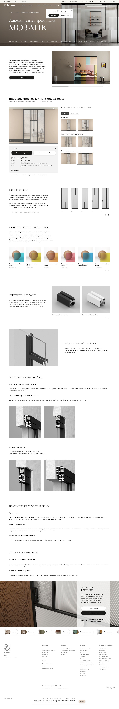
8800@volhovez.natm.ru (63, 688)
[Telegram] (86, 620)
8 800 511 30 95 (57, 686)
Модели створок (34, 41)
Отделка (83, 107)
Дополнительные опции (106, 41)
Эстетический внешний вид (80, 41)
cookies (42, 700)
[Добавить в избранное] (56, 108)
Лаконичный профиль (52, 41)
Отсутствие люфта (93, 41)
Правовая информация (71, 698)
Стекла (42, 41)
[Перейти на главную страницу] (9, 5)
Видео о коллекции (13, 41)
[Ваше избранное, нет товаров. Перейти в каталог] (112, 5)
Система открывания (66, 107)
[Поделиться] (54, 108)
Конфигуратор (24, 41)
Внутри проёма (74, 113)
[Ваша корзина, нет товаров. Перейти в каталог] (110, 5)
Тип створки (76, 107)
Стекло (89, 107)
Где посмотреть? (15, 170)
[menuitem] (24, 5)
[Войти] (114, 5)
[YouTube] (114, 688)
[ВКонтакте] (82, 620)
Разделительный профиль (65, 41)
